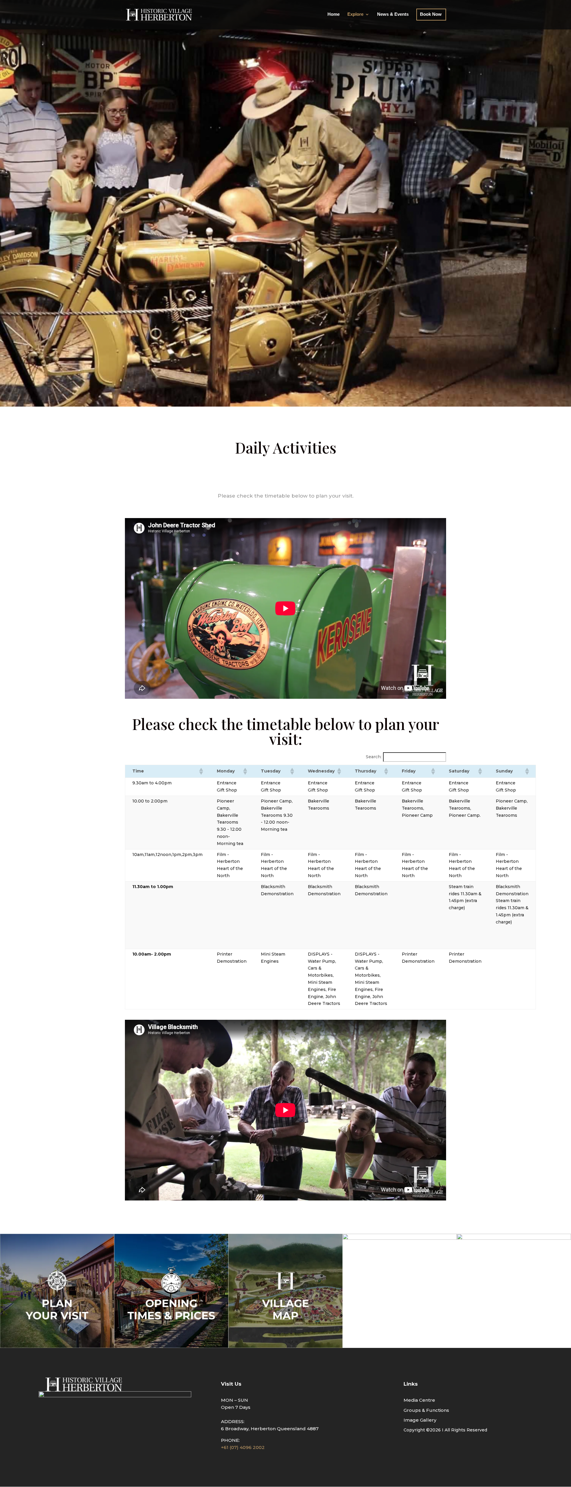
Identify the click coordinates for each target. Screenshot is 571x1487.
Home (333, 14)
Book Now (431, 14)
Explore (355, 14)
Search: (374, 756)
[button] (201, 771)
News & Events (393, 14)
